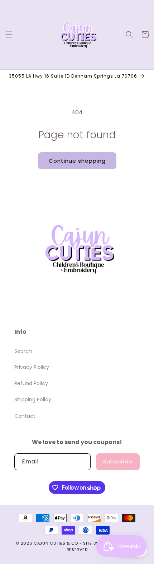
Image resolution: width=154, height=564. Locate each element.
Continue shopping (77, 161)
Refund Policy (31, 383)
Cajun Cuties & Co (56, 543)
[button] (9, 34)
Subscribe (118, 461)
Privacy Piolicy (31, 367)
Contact (24, 416)
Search (23, 351)
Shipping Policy (32, 399)
